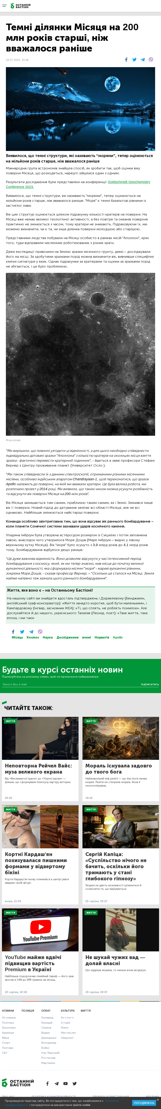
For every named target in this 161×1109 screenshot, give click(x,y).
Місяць (17, 637)
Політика (8, 1022)
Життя (10, 721)
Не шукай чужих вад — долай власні (115, 960)
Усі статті (67, 1017)
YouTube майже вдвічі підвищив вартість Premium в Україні (33, 963)
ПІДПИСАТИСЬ (150, 684)
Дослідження (68, 637)
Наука (48, 637)
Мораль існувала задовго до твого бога (118, 769)
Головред (47, 1017)
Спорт (6, 1042)
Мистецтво (68, 1032)
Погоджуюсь (144, 1103)
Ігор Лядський (50, 1052)
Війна (5, 1038)
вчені (86, 637)
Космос (33, 637)
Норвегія (102, 637)
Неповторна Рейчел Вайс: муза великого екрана (38, 769)
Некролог (67, 1038)
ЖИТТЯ (85, 1010)
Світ (4, 1052)
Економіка (9, 1027)
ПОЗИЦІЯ (28, 1010)
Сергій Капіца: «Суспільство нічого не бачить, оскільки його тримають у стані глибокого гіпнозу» (115, 866)
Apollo (118, 637)
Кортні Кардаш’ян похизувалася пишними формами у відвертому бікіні (36, 863)
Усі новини (9, 1017)
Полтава (7, 1048)
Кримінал (8, 1032)
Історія (65, 1022)
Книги (64, 1027)
